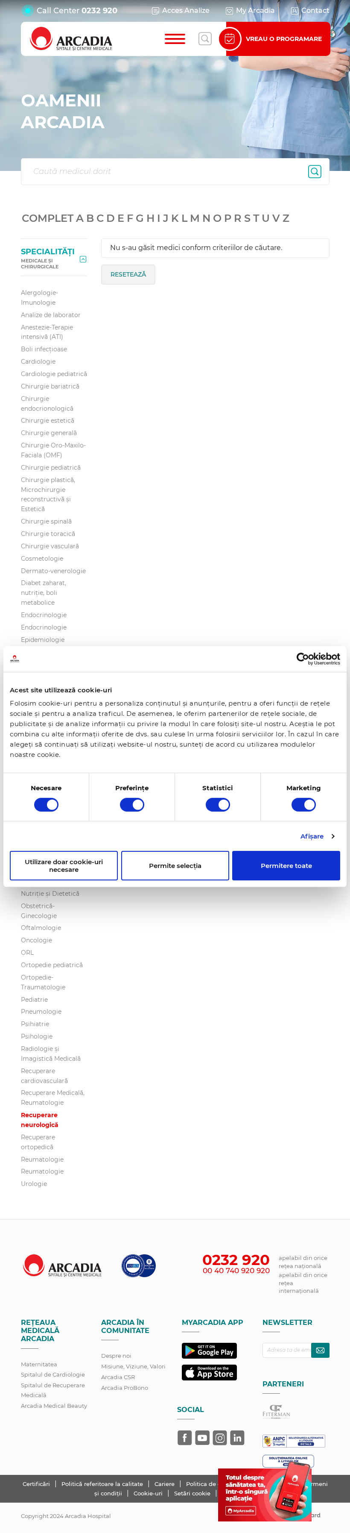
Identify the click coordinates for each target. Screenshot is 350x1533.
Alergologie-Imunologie (39, 297)
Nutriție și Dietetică (50, 893)
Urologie (34, 1184)
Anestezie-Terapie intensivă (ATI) (47, 332)
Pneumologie (41, 1011)
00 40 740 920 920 (236, 1270)
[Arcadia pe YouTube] (202, 1437)
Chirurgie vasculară (50, 546)
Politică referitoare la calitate (103, 1483)
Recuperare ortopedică (38, 1142)
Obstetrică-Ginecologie (39, 911)
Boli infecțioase (44, 349)
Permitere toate (286, 866)
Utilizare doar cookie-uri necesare (64, 865)
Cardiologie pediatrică (54, 374)
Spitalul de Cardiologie (53, 1374)
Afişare (312, 836)
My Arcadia (255, 10)
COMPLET (47, 218)
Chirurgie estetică (47, 420)
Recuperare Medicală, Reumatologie (53, 1097)
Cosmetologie (42, 558)
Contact (315, 10)
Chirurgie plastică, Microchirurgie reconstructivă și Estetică (48, 494)
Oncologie (36, 940)
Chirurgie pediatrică (51, 467)
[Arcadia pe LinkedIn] (237, 1437)
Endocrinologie (44, 615)
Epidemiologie (42, 640)
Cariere (165, 1483)
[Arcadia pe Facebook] (184, 1437)
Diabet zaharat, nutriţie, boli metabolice (43, 592)
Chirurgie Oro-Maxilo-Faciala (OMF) (53, 450)
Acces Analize (186, 10)
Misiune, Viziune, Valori (133, 1366)
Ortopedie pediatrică (52, 965)
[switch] (132, 805)
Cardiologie (38, 361)
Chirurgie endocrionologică (47, 403)
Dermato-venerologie (53, 571)
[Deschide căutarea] (204, 38)
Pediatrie (34, 999)
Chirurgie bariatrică (50, 386)
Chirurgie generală (49, 433)
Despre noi (116, 1355)
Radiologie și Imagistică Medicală (51, 1053)
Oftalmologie (41, 928)
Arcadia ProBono (124, 1387)
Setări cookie (192, 1493)
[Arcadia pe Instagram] (220, 1437)
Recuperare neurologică (39, 1120)
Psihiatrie (35, 1024)
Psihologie (36, 1036)
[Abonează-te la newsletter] (320, 1350)
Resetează (128, 274)
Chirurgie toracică (48, 534)
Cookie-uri (149, 1493)
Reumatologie (42, 1159)
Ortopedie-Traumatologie (43, 982)
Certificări (37, 1483)
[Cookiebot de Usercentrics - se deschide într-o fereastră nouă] (302, 658)
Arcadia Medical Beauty (54, 1405)
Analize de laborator (51, 315)
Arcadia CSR (118, 1377)
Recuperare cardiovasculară (44, 1076)
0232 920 (99, 10)
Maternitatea (39, 1364)
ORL (27, 952)
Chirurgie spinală (46, 521)
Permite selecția (175, 866)
